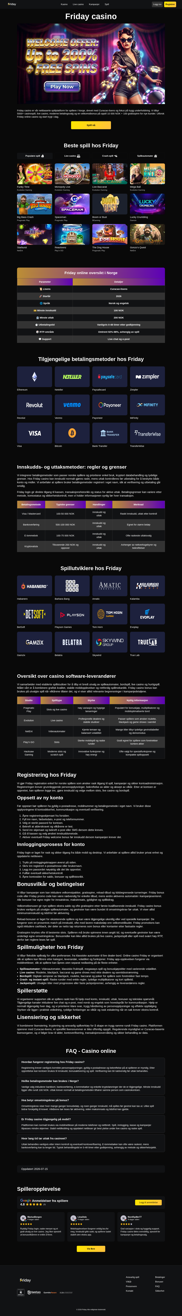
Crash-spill (107, 156)
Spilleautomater (145, 156)
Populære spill (32, 156)
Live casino (70, 156)
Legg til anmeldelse (148, 1202)
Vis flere (91, 1249)
